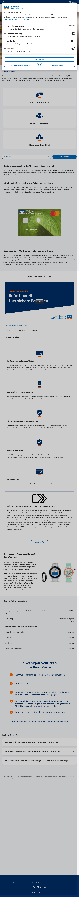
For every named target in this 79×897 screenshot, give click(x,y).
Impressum (26, 19)
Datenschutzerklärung (11, 19)
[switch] (73, 33)
